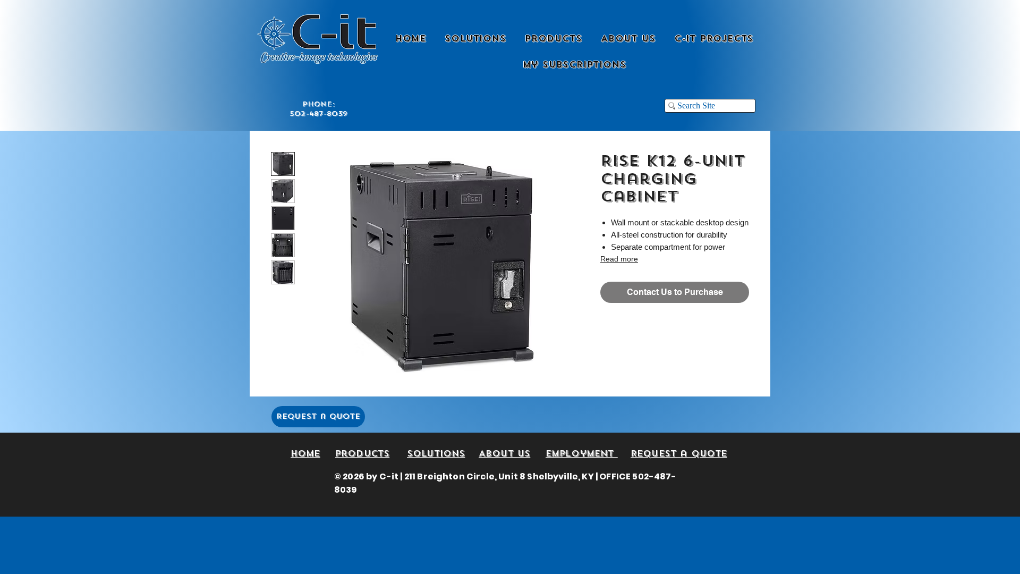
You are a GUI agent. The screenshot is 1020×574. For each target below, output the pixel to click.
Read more (619, 259)
